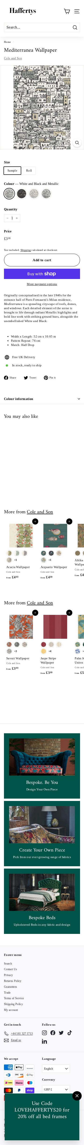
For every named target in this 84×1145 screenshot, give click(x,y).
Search (8, 963)
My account (11, 1010)
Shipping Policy (13, 1004)
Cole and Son (13, 58)
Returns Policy (12, 981)
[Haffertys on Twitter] (61, 1032)
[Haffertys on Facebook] (52, 1032)
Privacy (8, 975)
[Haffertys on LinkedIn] (44, 1041)
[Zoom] (77, 142)
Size (7, 162)
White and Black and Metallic (9, 193)
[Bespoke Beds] (42, 892)
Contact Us (10, 969)
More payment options (42, 284)
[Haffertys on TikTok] (69, 1032)
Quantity (11, 209)
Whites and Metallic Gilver (34, 193)
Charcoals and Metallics (21, 193)
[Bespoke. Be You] (42, 757)
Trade (7, 992)
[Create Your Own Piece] (42, 824)
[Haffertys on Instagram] (44, 1032)
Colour (31, 184)
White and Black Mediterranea (46, 193)
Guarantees (10, 986)
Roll (29, 170)
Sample (12, 170)
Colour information (18, 399)
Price (8, 231)
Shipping (26, 250)
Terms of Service (14, 998)
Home (7, 41)
